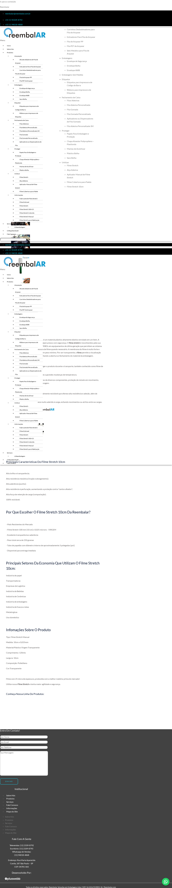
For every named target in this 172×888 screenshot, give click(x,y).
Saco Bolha (23, 99)
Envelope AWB (24, 95)
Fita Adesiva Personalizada (28, 127)
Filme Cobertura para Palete (29, 191)
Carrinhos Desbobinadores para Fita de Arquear (28, 72)
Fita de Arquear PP (26, 77)
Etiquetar (17, 103)
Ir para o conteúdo (8, 1)
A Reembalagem (19, 227)
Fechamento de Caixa (21, 120)
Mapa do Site (12, 811)
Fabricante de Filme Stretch (29, 199)
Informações (18, 195)
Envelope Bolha (25, 92)
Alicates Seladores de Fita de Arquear (26, 61)
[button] (45, 40)
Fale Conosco (11, 234)
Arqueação (18, 56)
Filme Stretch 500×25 (27, 209)
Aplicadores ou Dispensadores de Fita (28, 143)
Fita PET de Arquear (26, 81)
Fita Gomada (24, 135)
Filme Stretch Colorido (27, 213)
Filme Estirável (24, 202)
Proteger (17, 149)
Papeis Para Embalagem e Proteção (25, 154)
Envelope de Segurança (27, 88)
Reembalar (4, 7)
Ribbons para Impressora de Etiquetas (26, 115)
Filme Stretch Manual (26, 217)
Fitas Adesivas (24, 124)
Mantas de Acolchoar (26, 166)
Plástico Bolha (24, 170)
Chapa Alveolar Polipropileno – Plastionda (27, 161)
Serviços (9, 224)
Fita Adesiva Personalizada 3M (30, 131)
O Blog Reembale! (13, 231)
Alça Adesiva (24, 181)
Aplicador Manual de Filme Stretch (26, 186)
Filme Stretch (24, 177)
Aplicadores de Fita (82, 712)
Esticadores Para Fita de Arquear (30, 67)
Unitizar (17, 174)
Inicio (9, 46)
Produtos (10, 53)
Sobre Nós (10, 49)
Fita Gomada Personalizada (29, 138)
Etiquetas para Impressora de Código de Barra (27, 108)
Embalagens (18, 85)
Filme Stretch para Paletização (29, 220)
